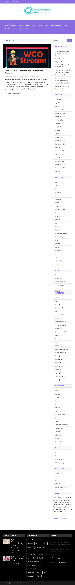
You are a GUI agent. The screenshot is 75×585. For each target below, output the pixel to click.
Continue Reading (13, 93)
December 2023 (60, 164)
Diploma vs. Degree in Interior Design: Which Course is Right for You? (62, 81)
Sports (27, 25)
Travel (21, 25)
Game (57, 226)
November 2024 (60, 144)
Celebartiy (58, 199)
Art (56, 182)
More (65, 25)
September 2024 (60, 151)
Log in (57, 275)
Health (57, 230)
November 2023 (60, 168)
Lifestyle (57, 243)
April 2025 (58, 133)
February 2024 (59, 161)
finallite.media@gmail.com (57, 558)
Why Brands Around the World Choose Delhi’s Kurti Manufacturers (62, 64)
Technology (58, 261)
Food (33, 25)
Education (58, 213)
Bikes (57, 189)
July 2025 (58, 127)
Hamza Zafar (23, 76)
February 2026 (59, 106)
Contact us (16, 29)
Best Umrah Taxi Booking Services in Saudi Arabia (62, 88)
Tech (46, 25)
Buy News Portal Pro (61, 487)
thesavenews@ (57, 518)
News (57, 247)
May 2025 (58, 130)
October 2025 (59, 120)
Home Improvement (61, 233)
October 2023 (59, 171)
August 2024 (59, 154)
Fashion (40, 25)
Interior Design (59, 237)
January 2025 (59, 137)
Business (13, 25)
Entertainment (59, 216)
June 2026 (58, 99)
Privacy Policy (26, 29)
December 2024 (60, 140)
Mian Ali (13, 552)
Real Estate (58, 250)
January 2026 (59, 110)
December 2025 (60, 113)
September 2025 (60, 123)
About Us (7, 29)
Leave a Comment (34, 76)
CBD (56, 196)
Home (6, 25)
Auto (56, 185)
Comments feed (60, 282)
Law (56, 240)
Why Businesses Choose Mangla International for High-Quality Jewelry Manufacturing (62, 54)
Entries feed (58, 278)
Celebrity (58, 202)
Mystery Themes (26, 583)
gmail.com (65, 518)
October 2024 (59, 147)
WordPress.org (59, 285)
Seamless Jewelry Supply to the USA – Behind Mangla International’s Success (63, 72)
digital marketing (56, 25)
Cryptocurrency (59, 206)
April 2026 (58, 103)
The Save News (57, 497)
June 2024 (58, 157)
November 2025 (60, 116)
